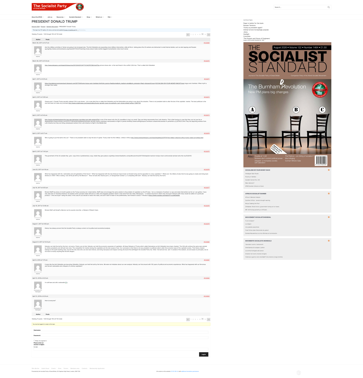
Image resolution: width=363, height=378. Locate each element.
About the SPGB (37, 17)
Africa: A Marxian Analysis (252, 197)
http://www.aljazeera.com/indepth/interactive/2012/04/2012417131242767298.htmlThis (72, 65)
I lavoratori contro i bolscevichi (254, 244)
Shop (88, 17)
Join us (50, 17)
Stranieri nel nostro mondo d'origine (256, 254)
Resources (60, 17)
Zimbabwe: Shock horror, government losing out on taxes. (262, 206)
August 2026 (36, 26)
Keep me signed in (41, 341)
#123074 (206, 133)
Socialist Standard (75, 17)
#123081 (206, 260)
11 (205, 34)
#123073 (206, 115)
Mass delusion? (249, 183)
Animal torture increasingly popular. (256, 30)
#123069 (206, 43)
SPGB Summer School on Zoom (254, 186)
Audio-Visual (45, 368)
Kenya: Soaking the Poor (252, 203)
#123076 (206, 169)
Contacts (84, 368)
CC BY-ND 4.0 (174, 371)
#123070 (206, 61)
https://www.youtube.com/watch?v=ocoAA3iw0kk (164, 195)
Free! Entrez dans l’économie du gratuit (257, 230)
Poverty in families (250, 176)
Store (59, 368)
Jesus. (245, 32)
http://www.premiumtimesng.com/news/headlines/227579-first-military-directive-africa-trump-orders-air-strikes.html (167, 137)
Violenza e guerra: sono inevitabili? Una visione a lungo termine (264, 257)
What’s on (99, 17)
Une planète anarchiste (252, 227)
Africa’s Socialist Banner (255, 194)
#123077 (206, 187)
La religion (248, 224)
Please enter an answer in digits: (39, 343)
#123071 (206, 79)
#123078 (206, 205)
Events (53, 368)
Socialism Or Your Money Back (257, 170)
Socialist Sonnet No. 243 (252, 180)
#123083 (206, 296)
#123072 (206, 97)
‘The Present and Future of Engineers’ (256, 38)
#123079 (206, 224)
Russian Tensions (249, 25)
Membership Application (97, 368)
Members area (74, 368)
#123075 (206, 151)
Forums (43, 26)
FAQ (109, 17)
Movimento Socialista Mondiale (258, 241)
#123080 (206, 242)
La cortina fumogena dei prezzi (254, 250)
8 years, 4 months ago (69, 30)
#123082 (206, 278)
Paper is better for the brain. (253, 23)
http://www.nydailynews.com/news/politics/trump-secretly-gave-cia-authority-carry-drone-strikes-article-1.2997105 (104, 103)
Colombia (246, 36)
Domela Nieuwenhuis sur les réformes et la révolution (261, 233)
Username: (37, 330)
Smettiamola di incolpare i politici (254, 247)
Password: (37, 335)
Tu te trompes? (249, 221)
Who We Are (35, 368)
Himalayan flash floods (252, 173)
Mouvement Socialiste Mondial (258, 217)
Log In (204, 354)
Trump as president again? (252, 28)
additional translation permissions (190, 371)
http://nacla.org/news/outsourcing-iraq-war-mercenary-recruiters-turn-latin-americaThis (72, 119)
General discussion (52, 26)
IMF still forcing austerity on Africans (256, 209)
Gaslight (246, 34)
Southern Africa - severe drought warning (257, 200)
